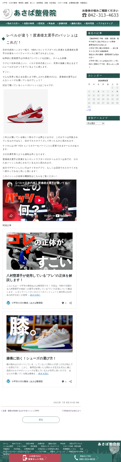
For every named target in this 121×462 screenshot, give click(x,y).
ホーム (5, 443)
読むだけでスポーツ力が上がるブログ (17, 451)
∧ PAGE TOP (114, 446)
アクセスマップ (105, 23)
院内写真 (90, 23)
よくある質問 (8, 446)
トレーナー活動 (40, 451)
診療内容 (63, 23)
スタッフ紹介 (22, 446)
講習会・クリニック (57, 451)
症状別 (41, 23)
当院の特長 (29, 23)
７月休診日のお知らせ (70, 411)
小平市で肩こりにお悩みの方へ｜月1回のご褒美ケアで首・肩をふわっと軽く (104, 64)
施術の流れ (76, 23)
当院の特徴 (30, 443)
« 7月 (89, 110)
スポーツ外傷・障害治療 (72, 446)
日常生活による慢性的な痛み (48, 449)
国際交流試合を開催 (76, 451)
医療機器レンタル (69, 449)
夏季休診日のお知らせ (98, 45)
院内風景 (34, 446)
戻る (41, 419)
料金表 (52, 23)
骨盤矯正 (6, 449)
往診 (81, 449)
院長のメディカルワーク (50, 446)
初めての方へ (13, 23)
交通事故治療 (29, 449)
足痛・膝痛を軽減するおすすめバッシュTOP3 (21, 411)
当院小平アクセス (75, 443)
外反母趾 (17, 449)
